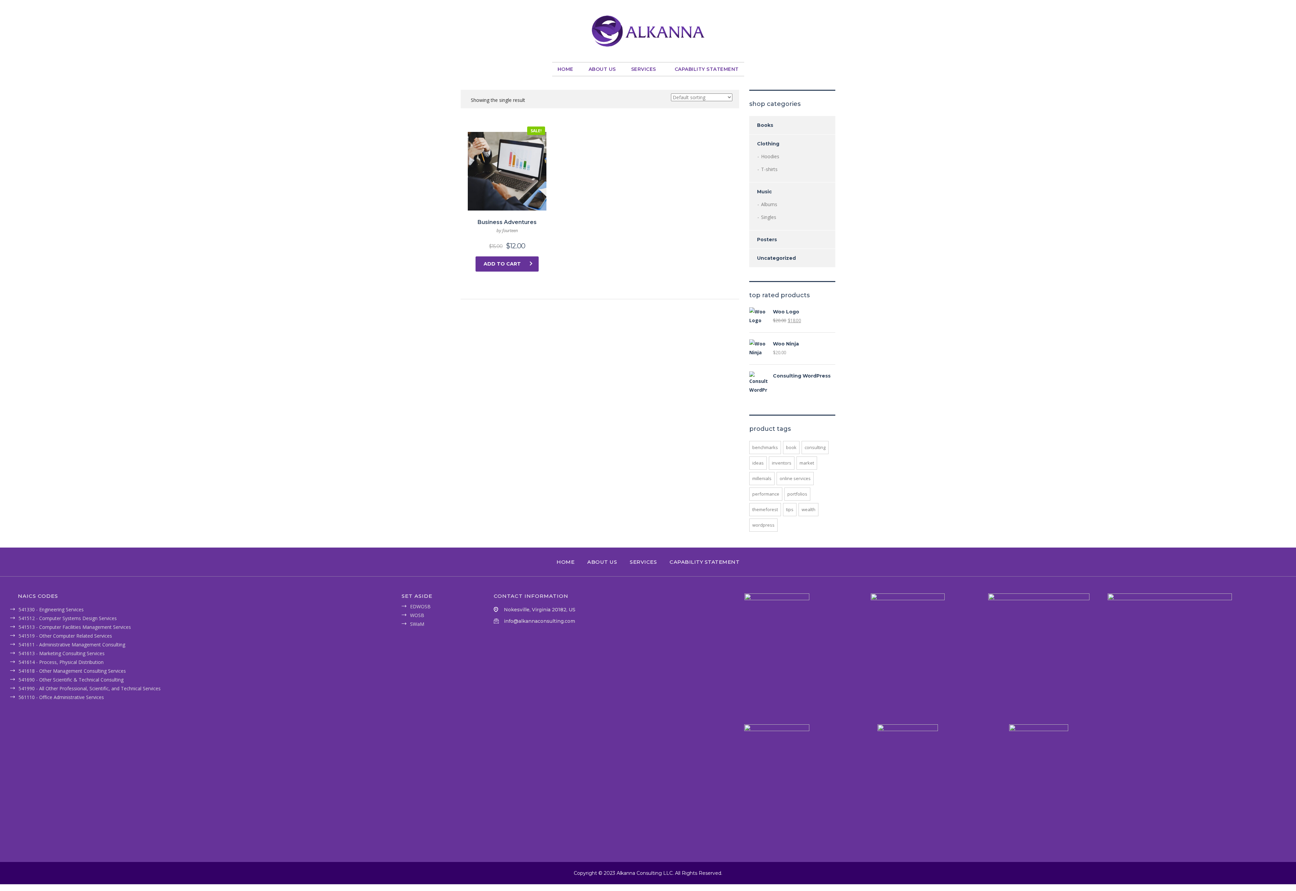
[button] (645, 69)
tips (789, 509)
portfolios (797, 494)
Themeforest (765, 509)
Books (765, 125)
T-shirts (769, 169)
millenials (762, 478)
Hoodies (770, 156)
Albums (769, 204)
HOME (565, 69)
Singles (768, 217)
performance (765, 494)
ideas (758, 463)
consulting (815, 447)
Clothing (768, 144)
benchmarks (765, 447)
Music (764, 192)
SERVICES (643, 69)
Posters (767, 239)
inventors (781, 463)
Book (791, 447)
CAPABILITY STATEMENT (707, 69)
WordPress (763, 525)
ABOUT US (602, 69)
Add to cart (502, 264)
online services (795, 478)
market (807, 463)
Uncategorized (776, 258)
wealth (808, 509)
